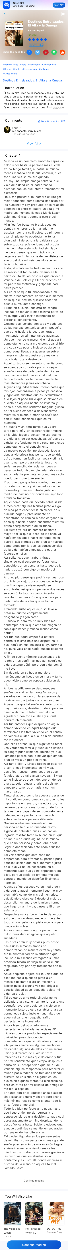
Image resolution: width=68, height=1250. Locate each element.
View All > (34, 143)
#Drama (7, 69)
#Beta (23, 64)
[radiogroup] (37, 39)
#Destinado (34, 64)
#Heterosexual (29, 69)
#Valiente (44, 69)
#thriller (17, 69)
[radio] (30, 39)
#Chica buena (10, 73)
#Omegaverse (49, 64)
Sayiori (40, 30)
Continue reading (34, 1245)
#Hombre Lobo (10, 64)
